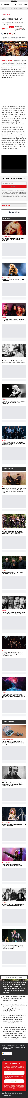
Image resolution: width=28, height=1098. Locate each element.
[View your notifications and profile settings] (15, 4)
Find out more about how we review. (18, 65)
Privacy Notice (21, 192)
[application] (14, 162)
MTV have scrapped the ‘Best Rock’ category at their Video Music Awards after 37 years (14, 998)
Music (3, 14)
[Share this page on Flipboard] (12, 33)
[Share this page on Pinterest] (10, 33)
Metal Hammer (19, 28)
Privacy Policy (19, 1086)
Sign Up (14, 1081)
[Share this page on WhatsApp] (7, 33)
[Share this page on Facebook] (2, 33)
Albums (8, 14)
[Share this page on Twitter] (5, 33)
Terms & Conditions (12, 1087)
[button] (2, 4)
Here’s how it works (16, 38)
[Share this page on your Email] (15, 33)
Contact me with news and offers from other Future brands (14, 1077)
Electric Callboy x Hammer (16, 8)
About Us (4, 1059)
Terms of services (19, 190)
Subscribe (20, 4)
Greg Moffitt (19, 26)
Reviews (12, 27)
